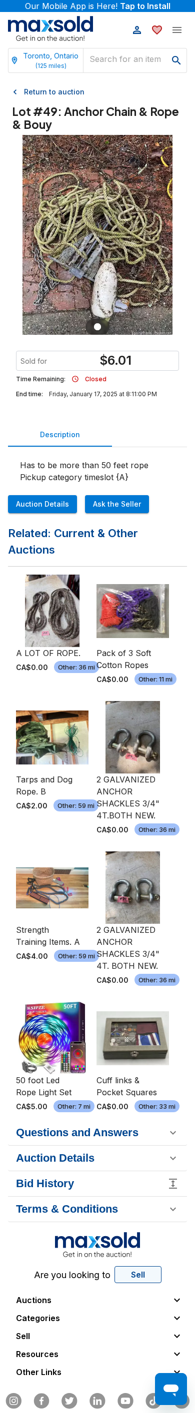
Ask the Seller (117, 504)
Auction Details (42, 504)
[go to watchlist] (157, 30)
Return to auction (54, 91)
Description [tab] (60, 434)
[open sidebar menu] (177, 30)
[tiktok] (154, 1401)
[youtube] (126, 1401)
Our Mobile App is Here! (97, 6)
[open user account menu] (137, 30)
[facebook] (42, 1401)
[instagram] (14, 1401)
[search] (176, 60)
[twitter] (70, 1401)
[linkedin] (98, 1401)
